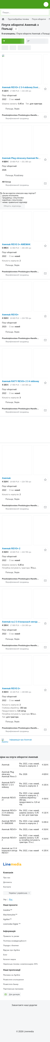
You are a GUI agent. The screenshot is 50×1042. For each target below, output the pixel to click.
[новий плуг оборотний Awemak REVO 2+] (25, 670)
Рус (11, 899)
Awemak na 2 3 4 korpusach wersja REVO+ (23, 622)
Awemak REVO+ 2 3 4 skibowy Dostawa (22, 87)
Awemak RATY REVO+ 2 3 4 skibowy (20, 381)
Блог (5, 955)
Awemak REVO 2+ (11, 688)
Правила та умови (11, 936)
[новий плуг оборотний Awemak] (25, 460)
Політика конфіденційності (14, 941)
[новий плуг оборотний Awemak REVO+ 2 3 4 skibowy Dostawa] (25, 69)
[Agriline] (3, 19)
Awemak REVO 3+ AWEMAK (16, 244)
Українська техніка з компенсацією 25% (20, 964)
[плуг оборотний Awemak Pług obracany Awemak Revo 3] (25, 140)
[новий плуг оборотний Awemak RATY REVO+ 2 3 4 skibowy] (25, 363)
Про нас (6, 878)
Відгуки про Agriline (11, 950)
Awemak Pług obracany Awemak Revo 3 (22, 158)
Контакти (7, 887)
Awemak (6, 478)
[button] (46, 4)
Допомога (7, 882)
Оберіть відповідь (12, 206)
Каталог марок (9, 959)
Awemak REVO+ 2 (11, 548)
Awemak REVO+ (10, 315)
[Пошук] (46, 12)
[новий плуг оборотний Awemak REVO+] (25, 296)
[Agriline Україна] (17, 4)
